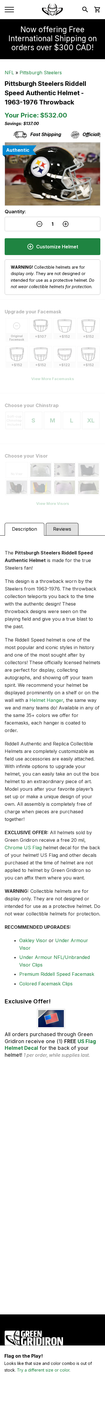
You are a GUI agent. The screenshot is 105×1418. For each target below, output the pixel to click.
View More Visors (52, 503)
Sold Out (53, 1406)
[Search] (85, 9)
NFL (9, 72)
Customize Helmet (57, 247)
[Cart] (96, 9)
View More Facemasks (52, 378)
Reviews (62, 529)
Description (24, 529)
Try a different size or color (43, 1370)
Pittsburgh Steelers (41, 72)
